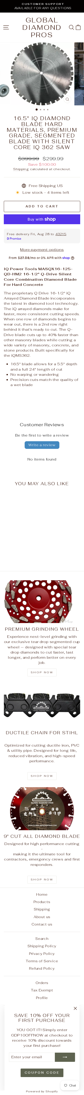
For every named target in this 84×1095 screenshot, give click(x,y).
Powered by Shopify (42, 1091)
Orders (42, 983)
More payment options (42, 249)
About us (42, 917)
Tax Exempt (42, 990)
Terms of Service (42, 961)
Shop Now (42, 879)
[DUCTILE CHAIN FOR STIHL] (42, 705)
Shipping (21, 169)
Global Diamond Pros (42, 27)
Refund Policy (42, 968)
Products (42, 902)
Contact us (42, 924)
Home (41, 894)
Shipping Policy (42, 946)
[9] (42, 808)
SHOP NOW (42, 776)
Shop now (42, 672)
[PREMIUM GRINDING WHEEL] (42, 601)
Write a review (41, 445)
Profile (42, 998)
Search (42, 938)
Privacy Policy (42, 954)
